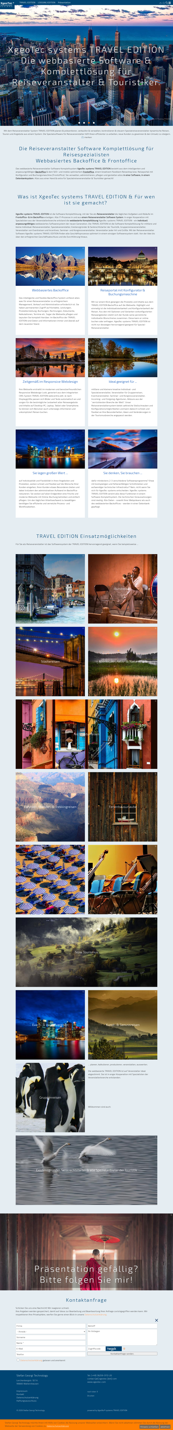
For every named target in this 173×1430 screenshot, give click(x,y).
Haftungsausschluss (26, 1400)
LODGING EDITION (46, 2)
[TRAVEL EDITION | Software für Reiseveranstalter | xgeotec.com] (7, 4)
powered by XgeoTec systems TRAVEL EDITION (107, 1410)
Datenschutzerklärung (96, 1314)
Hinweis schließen (149, 1426)
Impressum (21, 1391)
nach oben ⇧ (92, 1391)
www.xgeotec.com (96, 1382)
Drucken (90, 1395)
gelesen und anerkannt (42, 1360)
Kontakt (20, 1394)
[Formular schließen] (156, 1320)
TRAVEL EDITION (27, 2)
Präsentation (64, 2)
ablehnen (165, 1426)
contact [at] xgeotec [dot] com (102, 1378)
